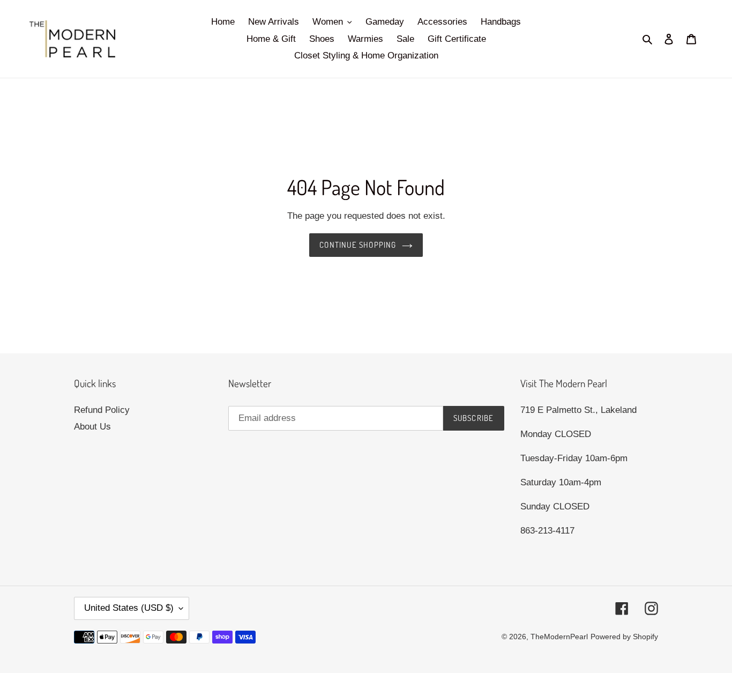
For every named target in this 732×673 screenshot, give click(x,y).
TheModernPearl (559, 636)
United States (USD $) (129, 608)
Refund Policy (102, 410)
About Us (92, 426)
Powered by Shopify (624, 636)
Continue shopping (357, 245)
